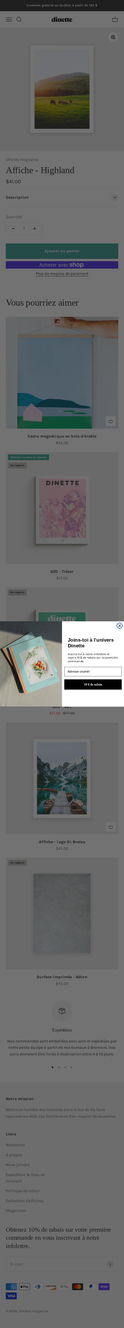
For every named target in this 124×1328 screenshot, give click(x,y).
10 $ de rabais (93, 684)
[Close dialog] (120, 625)
